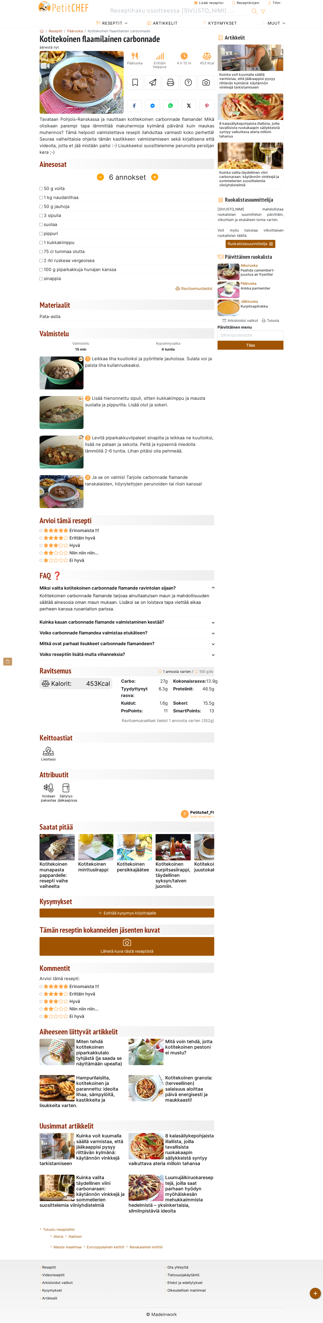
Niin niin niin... (83, 553)
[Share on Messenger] (152, 106)
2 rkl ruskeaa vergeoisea (69, 260)
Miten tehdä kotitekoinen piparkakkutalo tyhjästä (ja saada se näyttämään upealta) (99, 1052)
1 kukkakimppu (59, 242)
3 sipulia (52, 215)
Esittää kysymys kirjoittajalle (129, 913)
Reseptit (112, 23)
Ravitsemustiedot (196, 288)
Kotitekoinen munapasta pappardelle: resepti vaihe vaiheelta (54, 875)
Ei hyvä (76, 560)
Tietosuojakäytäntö (183, 1275)
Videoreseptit (53, 1275)
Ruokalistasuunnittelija (248, 243)
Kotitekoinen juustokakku (208, 866)
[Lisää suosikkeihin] (135, 82)
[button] (46, 82)
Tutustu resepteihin (59, 1229)
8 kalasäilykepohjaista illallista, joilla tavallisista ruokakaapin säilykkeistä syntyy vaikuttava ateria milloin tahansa (171, 1149)
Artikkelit (165, 23)
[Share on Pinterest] (207, 106)
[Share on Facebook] (134, 106)
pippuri (51, 233)
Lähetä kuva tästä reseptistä (127, 951)
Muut (273, 23)
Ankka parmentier (255, 288)
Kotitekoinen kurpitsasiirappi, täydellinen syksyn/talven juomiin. (173, 875)
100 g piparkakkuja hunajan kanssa (80, 269)
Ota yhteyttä (177, 1267)
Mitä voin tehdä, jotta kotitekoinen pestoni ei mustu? (188, 1047)
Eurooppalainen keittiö (105, 1247)
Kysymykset (222, 23)
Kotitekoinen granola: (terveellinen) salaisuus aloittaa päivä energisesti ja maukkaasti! (188, 1089)
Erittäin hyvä (81, 538)
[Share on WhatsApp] (170, 106)
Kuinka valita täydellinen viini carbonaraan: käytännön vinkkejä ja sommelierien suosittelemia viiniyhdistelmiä (82, 1191)
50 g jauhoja (56, 206)
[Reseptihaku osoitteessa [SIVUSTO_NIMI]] (254, 11)
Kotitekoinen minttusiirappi (93, 866)
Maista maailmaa (68, 1247)
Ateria (58, 1236)
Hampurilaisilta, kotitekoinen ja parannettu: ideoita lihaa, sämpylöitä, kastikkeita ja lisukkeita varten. (79, 1091)
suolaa (50, 224)
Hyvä (74, 545)
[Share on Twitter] (188, 106)
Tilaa (250, 345)
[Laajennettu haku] (263, 12)
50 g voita (54, 188)
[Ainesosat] (7, 661)
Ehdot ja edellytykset (185, 1283)
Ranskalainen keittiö (146, 1247)
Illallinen (75, 1236)
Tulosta (272, 320)
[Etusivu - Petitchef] (42, 31)
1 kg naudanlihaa (61, 197)
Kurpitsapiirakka (254, 306)
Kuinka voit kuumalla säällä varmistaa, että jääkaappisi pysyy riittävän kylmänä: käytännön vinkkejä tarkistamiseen (81, 1149)
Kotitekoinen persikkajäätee (133, 866)
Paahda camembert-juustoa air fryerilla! (258, 272)
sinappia (52, 278)
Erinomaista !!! (83, 530)
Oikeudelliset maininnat (186, 1290)
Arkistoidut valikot (242, 320)
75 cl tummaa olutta (64, 251)
